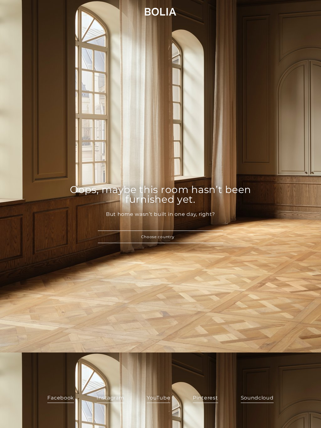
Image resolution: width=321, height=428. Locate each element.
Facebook (60, 398)
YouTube (158, 398)
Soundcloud (257, 398)
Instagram (110, 398)
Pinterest (205, 398)
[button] (160, 237)
